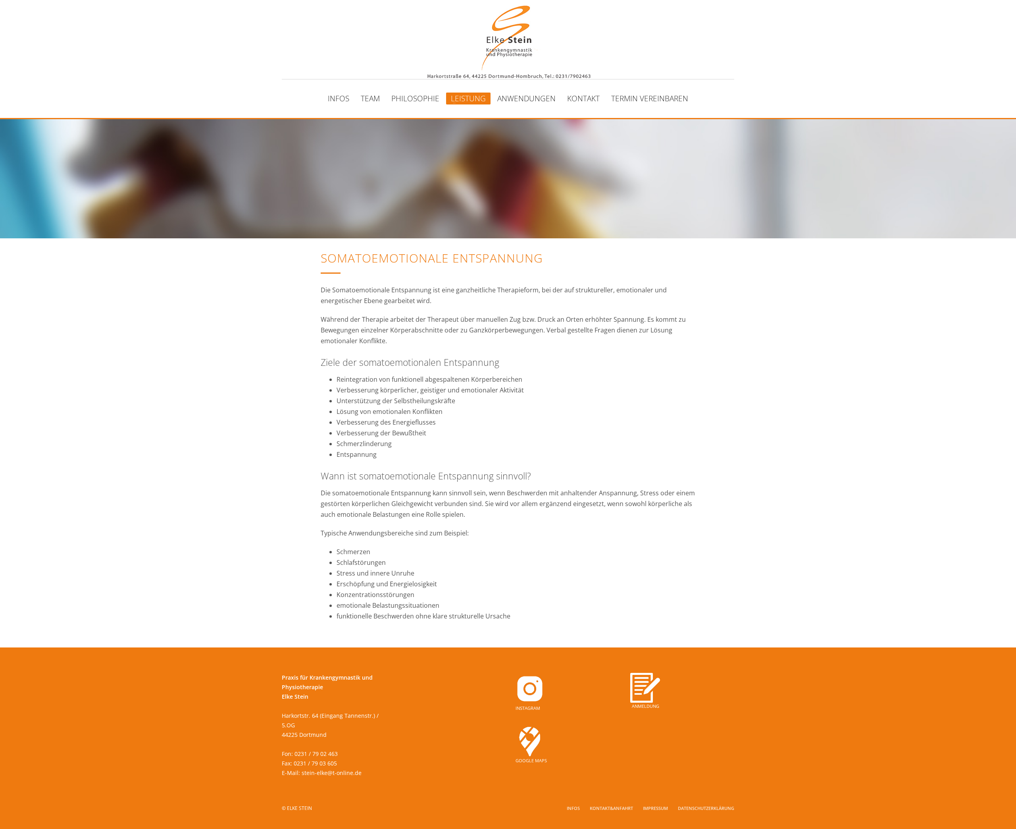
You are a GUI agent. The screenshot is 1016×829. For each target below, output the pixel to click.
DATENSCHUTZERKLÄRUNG (706, 808)
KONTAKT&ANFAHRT (611, 808)
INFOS (573, 808)
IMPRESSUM (655, 808)
